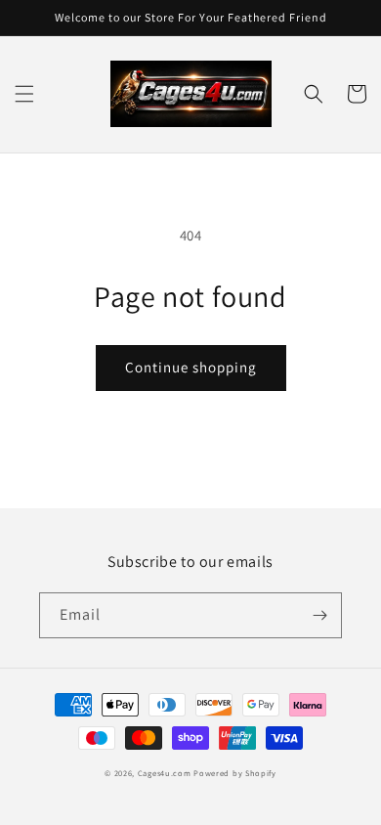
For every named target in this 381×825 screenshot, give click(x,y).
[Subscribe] (319, 615)
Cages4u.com (164, 772)
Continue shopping (191, 367)
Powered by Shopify (234, 772)
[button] (24, 93)
